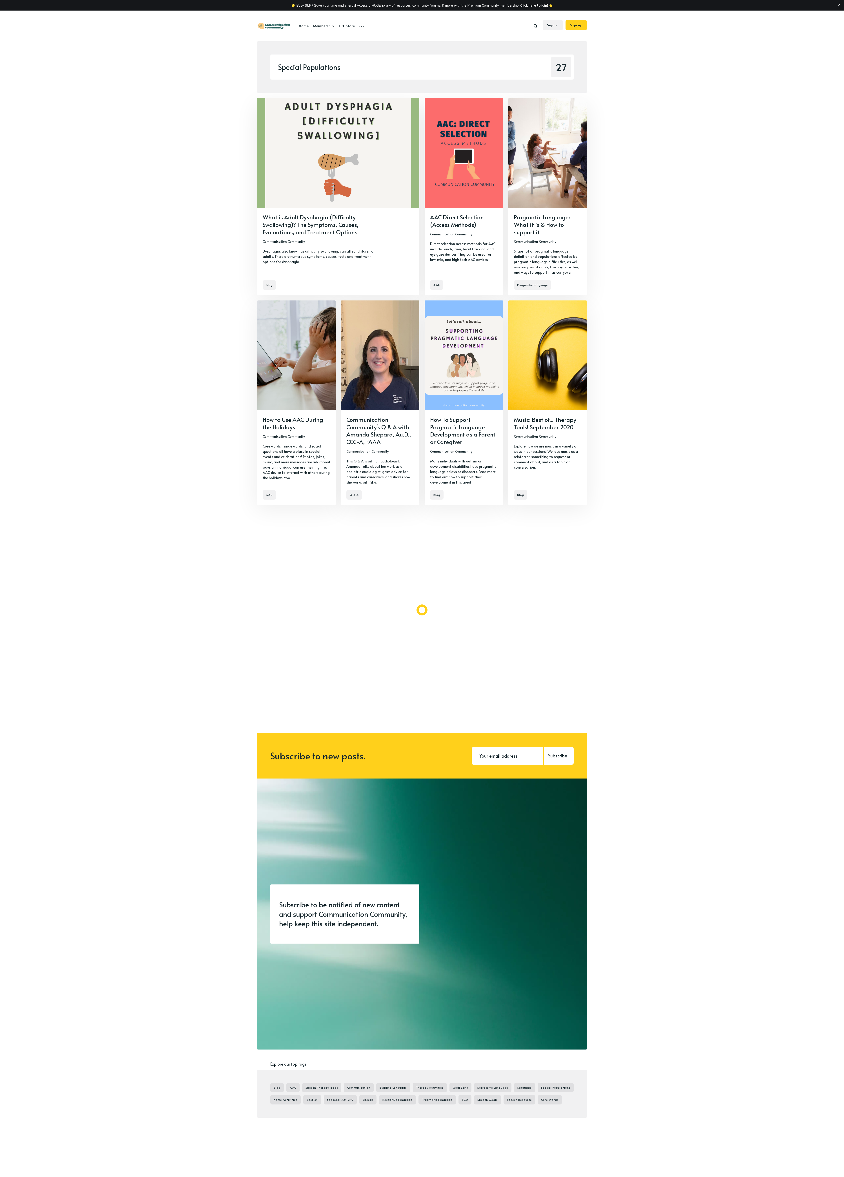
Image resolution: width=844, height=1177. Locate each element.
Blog (269, 285)
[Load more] (422, 609)
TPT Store (346, 25)
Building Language (393, 1088)
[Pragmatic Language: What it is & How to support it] (547, 196)
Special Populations (555, 1088)
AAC (436, 285)
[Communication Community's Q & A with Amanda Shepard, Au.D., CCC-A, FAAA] (380, 402)
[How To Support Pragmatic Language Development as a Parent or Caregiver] (464, 402)
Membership (323, 25)
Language (524, 1088)
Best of (312, 1100)
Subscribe (557, 756)
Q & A (354, 495)
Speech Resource (519, 1100)
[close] (838, 5)
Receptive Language (397, 1100)
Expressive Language (492, 1088)
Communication (358, 1088)
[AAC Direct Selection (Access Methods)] (464, 196)
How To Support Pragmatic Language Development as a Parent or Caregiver (462, 430)
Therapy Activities (430, 1088)
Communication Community (284, 241)
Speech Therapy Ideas (322, 1088)
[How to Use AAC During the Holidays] (296, 402)
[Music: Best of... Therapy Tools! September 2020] (547, 402)
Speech (368, 1100)
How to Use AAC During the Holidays (293, 423)
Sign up (576, 24)
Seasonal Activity (340, 1100)
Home (304, 25)
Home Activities (285, 1100)
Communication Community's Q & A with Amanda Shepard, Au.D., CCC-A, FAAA (378, 430)
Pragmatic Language (532, 285)
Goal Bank (460, 1088)
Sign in (552, 24)
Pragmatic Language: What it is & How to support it (542, 224)
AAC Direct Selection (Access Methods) (457, 220)
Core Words (549, 1100)
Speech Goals (487, 1100)
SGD (465, 1100)
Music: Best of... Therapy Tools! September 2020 (545, 423)
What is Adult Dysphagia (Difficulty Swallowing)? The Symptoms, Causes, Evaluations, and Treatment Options (310, 224)
